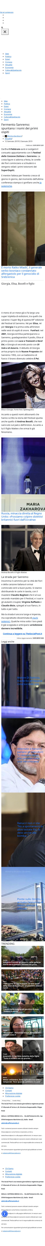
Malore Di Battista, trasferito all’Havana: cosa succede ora (29, 681)
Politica (8, 56)
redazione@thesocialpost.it (11, 1153)
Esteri (7, 59)
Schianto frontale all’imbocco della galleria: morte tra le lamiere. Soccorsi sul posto (22, 963)
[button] (4, 1213)
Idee (7, 54)
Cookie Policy (16, 1100)
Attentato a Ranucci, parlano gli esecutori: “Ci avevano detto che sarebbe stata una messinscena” (30, 755)
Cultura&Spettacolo (13, 70)
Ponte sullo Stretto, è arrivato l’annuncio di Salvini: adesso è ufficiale (30, 903)
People (5, 1054)
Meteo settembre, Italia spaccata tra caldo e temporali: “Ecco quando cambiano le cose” (22, 1081)
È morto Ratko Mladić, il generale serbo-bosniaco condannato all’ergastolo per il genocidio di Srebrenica (21, 272)
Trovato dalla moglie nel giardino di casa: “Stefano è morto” (21, 1010)
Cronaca (8, 62)
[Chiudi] (5, 32)
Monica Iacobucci (14, 136)
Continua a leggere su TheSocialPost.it (22, 633)
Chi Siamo (9, 1088)
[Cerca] (2, 27)
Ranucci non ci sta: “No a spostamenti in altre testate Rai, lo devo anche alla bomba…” (30, 829)
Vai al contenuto (6, 12)
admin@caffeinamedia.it (10, 1123)
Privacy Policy (6, 1100)
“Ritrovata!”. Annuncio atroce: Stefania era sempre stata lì (22, 1034)
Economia (9, 67)
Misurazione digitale (13, 1093)
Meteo (5, 1077)
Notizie (5, 960)
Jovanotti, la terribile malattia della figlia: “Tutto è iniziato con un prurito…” (21, 1057)
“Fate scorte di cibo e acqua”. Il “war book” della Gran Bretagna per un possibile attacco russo (22, 986)
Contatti (8, 1090)
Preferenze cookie (12, 1096)
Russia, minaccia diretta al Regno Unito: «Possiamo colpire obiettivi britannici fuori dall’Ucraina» (22, 516)
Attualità (8, 65)
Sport (7, 73)
